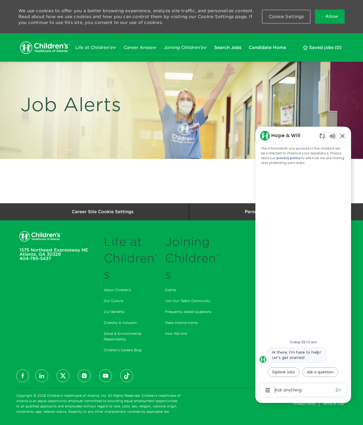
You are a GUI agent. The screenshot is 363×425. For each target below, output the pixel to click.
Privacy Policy (304, 404)
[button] (286, 16)
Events (170, 290)
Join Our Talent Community (187, 301)
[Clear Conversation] (322, 135)
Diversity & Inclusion (120, 323)
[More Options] (267, 390)
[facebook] (22, 375)
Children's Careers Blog (122, 350)
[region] (303, 262)
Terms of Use (333, 404)
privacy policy (288, 158)
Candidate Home (267, 47)
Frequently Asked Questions (188, 312)
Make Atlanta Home (181, 323)
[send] (338, 390)
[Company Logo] (44, 47)
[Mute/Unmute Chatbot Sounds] (332, 136)
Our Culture (113, 301)
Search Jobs (227, 47)
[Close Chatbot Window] (342, 135)
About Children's (117, 290)
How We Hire (176, 334)
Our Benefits (114, 312)
